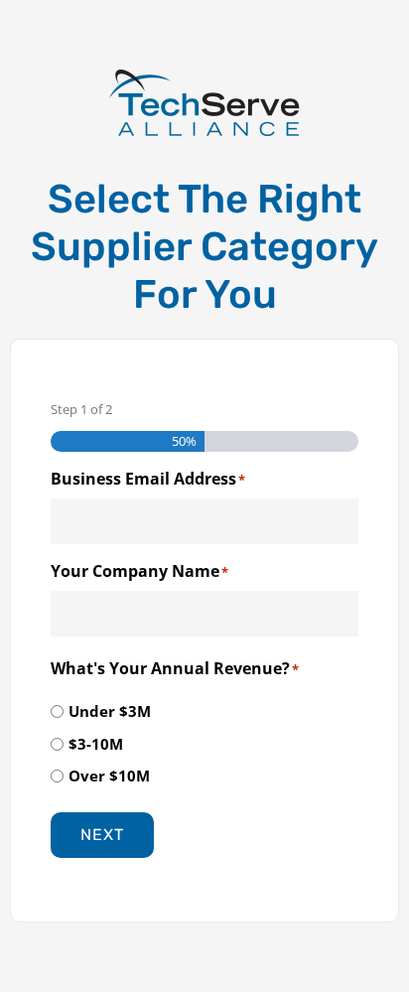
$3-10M (95, 744)
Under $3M (109, 711)
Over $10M (109, 775)
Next (102, 834)
